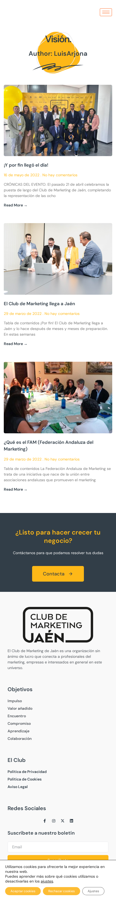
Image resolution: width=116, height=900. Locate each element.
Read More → (16, 205)
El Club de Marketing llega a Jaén (39, 304)
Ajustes (93, 891)
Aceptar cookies (23, 891)
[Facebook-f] (45, 821)
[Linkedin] (71, 821)
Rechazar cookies (61, 891)
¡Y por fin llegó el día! (26, 165)
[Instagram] (53, 821)
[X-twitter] (62, 821)
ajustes (47, 881)
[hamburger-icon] (106, 12)
